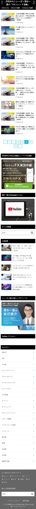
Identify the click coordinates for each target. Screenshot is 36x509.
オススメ (5, 476)
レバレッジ (6, 431)
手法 (28, 479)
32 (30, 142)
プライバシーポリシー (14, 500)
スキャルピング (7, 376)
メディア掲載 (6, 419)
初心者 (4, 437)
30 (22, 142)
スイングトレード (8, 370)
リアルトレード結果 (9, 425)
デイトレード (6, 407)
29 (18, 142)
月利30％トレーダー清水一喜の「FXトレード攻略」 (18, 3)
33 (16, 146)
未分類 (4, 449)
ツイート (4, 340)
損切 (3, 443)
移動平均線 (6, 461)
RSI (3, 358)
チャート (5, 400)
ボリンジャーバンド (9, 413)
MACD (4, 352)
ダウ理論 (5, 394)
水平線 (4, 455)
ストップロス (6, 388)
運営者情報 (26, 500)
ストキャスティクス (9, 382)
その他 (4, 364)
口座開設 (21, 479)
